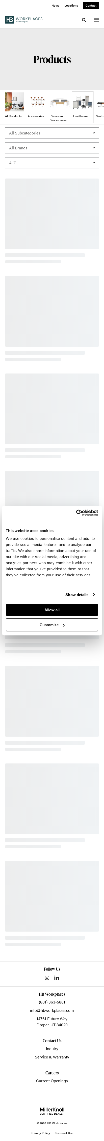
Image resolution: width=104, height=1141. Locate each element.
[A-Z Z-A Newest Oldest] (52, 162)
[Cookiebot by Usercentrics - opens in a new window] (76, 512)
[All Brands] (52, 147)
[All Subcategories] (52, 133)
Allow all (52, 610)
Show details (76, 595)
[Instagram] (47, 978)
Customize (49, 625)
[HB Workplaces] (23, 19)
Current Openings (52, 1081)
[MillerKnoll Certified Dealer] (52, 1111)
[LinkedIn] (56, 977)
